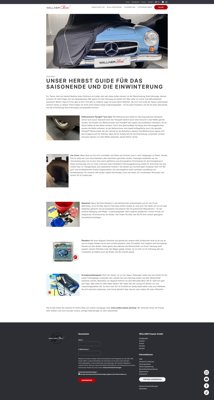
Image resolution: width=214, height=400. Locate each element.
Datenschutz (143, 371)
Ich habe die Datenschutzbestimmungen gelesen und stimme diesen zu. (103, 374)
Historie (142, 341)
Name (80, 340)
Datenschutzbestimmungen (112, 367)
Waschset (85, 203)
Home (127, 2)
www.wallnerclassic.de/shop (123, 308)
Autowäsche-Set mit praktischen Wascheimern (134, 209)
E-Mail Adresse (84, 349)
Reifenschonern (122, 117)
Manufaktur (98, 7)
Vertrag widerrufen (152, 379)
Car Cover (74, 155)
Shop (161, 7)
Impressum (143, 374)
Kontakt (150, 2)
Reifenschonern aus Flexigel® (115, 122)
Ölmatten (85, 240)
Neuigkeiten (135, 2)
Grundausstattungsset (91, 275)
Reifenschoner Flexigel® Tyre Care (96, 117)
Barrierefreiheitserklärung (148, 369)
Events (143, 2)
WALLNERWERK (114, 7)
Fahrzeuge (130, 7)
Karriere (142, 346)
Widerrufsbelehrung (146, 366)
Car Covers (91, 161)
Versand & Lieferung (146, 361)
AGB (140, 359)
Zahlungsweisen (145, 364)
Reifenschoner (117, 128)
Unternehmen (145, 7)
